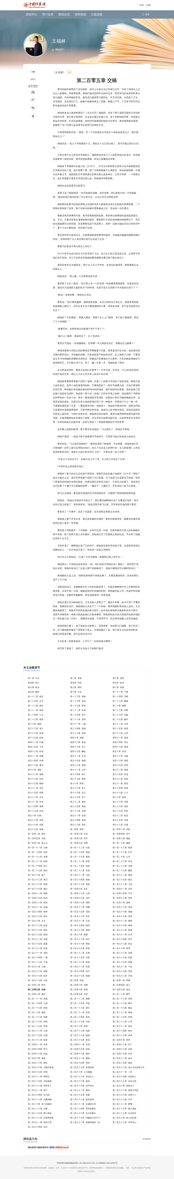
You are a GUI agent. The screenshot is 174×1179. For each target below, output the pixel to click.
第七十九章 (78, 797)
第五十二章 (78, 756)
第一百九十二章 (122, 967)
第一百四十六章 (80, 898)
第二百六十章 (81, 1072)
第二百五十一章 (80, 1058)
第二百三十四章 (122, 1031)
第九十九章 (35, 829)
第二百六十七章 (124, 1081)
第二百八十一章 (83, 1104)
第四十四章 (120, 742)
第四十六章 (78, 747)
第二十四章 (35, 715)
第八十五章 (78, 806)
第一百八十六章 (122, 957)
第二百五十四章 (80, 1063)
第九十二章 (120, 815)
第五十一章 (35, 756)
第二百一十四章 (38, 1003)
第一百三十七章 (80, 884)
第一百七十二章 (38, 939)
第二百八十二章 (122, 1104)
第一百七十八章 (38, 948)
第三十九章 (35, 738)
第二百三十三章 (80, 1031)
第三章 (118, 678)
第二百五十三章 (38, 1063)
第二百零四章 (121, 985)
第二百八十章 (40, 1104)
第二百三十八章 (38, 1040)
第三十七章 (78, 733)
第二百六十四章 (124, 1076)
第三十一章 (78, 724)
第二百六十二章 (39, 1076)
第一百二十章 (121, 857)
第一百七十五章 (38, 944)
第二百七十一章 (38, 1090)
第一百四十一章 (122, 889)
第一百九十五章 (122, 971)
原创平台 (31, 14)
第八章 (118, 687)
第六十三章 (35, 774)
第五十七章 (35, 765)
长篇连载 (96, 14)
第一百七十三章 (80, 939)
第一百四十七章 (122, 898)
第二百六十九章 (82, 1086)
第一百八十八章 (80, 962)
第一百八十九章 (122, 962)
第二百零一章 (121, 980)
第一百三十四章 (80, 880)
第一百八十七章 (38, 962)
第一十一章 (120, 692)
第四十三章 (78, 742)
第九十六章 (35, 825)
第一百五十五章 (80, 912)
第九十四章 (78, 820)
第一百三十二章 (122, 875)
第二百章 (77, 980)
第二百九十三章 (124, 1122)
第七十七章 (120, 793)
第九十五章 (120, 820)
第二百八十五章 (124, 1109)
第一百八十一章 (38, 953)
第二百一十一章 (38, 999)
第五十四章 (35, 761)
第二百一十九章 (122, 1008)
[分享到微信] (33, 108)
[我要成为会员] (62, 1147)
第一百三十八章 (122, 884)
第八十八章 (78, 811)
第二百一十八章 (80, 1008)
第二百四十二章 (80, 1044)
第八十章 (119, 797)
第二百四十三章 (122, 1044)
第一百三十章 (36, 875)
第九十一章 (78, 815)
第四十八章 (35, 751)
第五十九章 (120, 765)
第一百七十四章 (122, 939)
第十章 (76, 692)
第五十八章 (78, 765)
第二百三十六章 (80, 1035)
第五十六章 (120, 761)
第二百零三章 (79, 985)
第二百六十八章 (40, 1086)
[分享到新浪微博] (33, 99)
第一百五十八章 (80, 916)
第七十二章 (35, 788)
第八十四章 (35, 806)
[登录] (141, 5)
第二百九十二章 (87, 1122)
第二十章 (119, 706)
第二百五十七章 (82, 1067)
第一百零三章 (79, 834)
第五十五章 (78, 761)
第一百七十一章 (122, 935)
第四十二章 (35, 742)
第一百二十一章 (38, 861)
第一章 (33, 678)
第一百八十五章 (80, 957)
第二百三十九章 (80, 1040)
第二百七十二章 (80, 1090)
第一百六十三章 (38, 925)
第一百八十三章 (122, 953)
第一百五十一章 (38, 907)
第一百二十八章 (80, 870)
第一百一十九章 (80, 857)
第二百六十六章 (80, 1081)
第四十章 (77, 738)
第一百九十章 (36, 967)
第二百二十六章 (38, 1022)
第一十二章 (35, 696)
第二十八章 (78, 719)
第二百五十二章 (122, 1058)
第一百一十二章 (80, 848)
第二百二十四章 (80, 1017)
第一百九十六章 (38, 976)
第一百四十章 (79, 889)
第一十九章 (78, 706)
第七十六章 (78, 793)
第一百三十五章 (122, 880)
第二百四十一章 (38, 1044)
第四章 (33, 683)
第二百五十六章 (41, 1067)
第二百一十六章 (122, 1003)
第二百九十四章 (38, 1127)
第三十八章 (120, 733)
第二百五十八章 (128, 1067)
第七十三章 (78, 788)
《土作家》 (59, 72)
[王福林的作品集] (35, 45)
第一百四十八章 (38, 902)
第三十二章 (120, 724)
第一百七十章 (79, 935)
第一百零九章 (79, 843)
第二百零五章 (36, 989)
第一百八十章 (121, 948)
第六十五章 (120, 774)
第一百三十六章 (38, 884)
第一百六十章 (36, 921)
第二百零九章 (79, 994)
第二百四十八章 (80, 1054)
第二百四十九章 (122, 1054)
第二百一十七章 (38, 1008)
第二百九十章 (124, 1118)
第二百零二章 (36, 985)
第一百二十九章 (122, 870)
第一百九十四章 (80, 971)
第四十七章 (120, 747)
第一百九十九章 (38, 980)
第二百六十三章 (82, 1076)
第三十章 (34, 724)
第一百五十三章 (122, 907)
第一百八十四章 (38, 957)
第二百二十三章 (38, 1017)
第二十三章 (120, 710)
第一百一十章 (121, 843)
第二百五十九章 (38, 1072)
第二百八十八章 (41, 1118)
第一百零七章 (121, 838)
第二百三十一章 (122, 1026)
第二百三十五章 (38, 1035)
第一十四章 (120, 696)
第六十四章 (78, 774)
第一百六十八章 (122, 930)
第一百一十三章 (122, 848)
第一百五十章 (121, 902)
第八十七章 (35, 811)
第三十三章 (35, 728)
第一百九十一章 (80, 967)
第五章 (76, 683)
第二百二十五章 (122, 1017)
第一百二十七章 (38, 870)
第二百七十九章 (122, 1099)
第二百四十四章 (38, 1049)
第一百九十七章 (80, 976)
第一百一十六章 (122, 852)
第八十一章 (35, 802)
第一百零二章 (36, 834)
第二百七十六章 (124, 1095)
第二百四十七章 (38, 1054)
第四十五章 (35, 747)
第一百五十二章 (80, 907)
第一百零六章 (79, 838)
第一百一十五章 (80, 852)
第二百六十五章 (40, 1081)
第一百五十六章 (122, 912)
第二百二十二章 (122, 1012)
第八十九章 (120, 811)
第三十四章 (78, 728)
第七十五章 (35, 793)
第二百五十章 (36, 1058)
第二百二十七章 (80, 1022)
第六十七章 (78, 779)
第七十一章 (120, 783)
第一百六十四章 (80, 925)
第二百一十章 (121, 994)
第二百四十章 (121, 1040)
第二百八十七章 (124, 1113)
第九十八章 (120, 825)
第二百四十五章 (80, 1049)
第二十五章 (78, 715)
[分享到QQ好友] (33, 116)
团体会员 (64, 14)
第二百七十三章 (125, 1090)
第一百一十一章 (38, 848)
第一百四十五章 (38, 898)
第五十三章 (120, 756)
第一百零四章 (121, 834)
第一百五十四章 (38, 912)
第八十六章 (120, 806)
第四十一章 (120, 738)
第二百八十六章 (83, 1113)
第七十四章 (120, 788)
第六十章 (34, 770)
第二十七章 (35, 719)
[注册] (148, 5)
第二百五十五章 (122, 1063)
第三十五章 (120, 728)
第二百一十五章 (80, 1003)
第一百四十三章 (80, 893)
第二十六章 (120, 715)
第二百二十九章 (38, 1026)
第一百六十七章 (80, 930)
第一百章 (77, 829)
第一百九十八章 (122, 976)
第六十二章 (120, 770)
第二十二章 (78, 710)
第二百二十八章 (122, 1022)
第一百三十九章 (38, 889)
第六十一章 (78, 770)
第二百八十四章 (83, 1109)
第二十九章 (120, 719)
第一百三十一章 (80, 875)
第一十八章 (35, 706)
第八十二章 (78, 802)
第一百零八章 (38, 843)
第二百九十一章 (40, 1122)
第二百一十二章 (80, 999)
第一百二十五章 (80, 866)
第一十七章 (120, 701)
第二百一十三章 (122, 999)
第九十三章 (35, 820)
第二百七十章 (123, 1086)
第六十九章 (35, 783)
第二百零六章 (79, 989)
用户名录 (47, 14)
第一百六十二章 (122, 921)
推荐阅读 (80, 14)
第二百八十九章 (85, 1118)
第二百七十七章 (40, 1099)
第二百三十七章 (122, 1035)
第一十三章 (78, 696)
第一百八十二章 (80, 953)
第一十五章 (35, 701)
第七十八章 (35, 797)
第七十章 (77, 783)
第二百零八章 (36, 994)
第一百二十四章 (38, 866)
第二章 (76, 678)
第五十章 (119, 751)
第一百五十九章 (122, 916)
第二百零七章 (121, 989)
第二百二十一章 (80, 1012)
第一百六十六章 (38, 930)
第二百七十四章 (39, 1095)
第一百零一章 (121, 829)
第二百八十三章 (38, 1109)
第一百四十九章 (80, 902)
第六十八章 (120, 779)
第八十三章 (120, 802)
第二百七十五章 (80, 1095)
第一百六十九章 (38, 935)
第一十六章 (78, 701)
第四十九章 (78, 751)
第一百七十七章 (122, 944)
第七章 (76, 687)
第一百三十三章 (38, 880)
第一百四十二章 (38, 893)
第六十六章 (35, 779)
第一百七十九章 (80, 948)
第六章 (33, 687)
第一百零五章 (36, 838)
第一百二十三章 (122, 861)
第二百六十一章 (122, 1072)
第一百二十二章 (80, 861)
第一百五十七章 (38, 916)
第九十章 (34, 815)
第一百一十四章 (38, 852)
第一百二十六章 (122, 866)
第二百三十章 (79, 1026)
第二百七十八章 (82, 1099)
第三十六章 (35, 733)
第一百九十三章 (38, 971)
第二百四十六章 (122, 1049)
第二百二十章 (36, 1012)
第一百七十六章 (80, 944)
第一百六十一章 (80, 921)
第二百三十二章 (38, 1031)
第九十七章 (78, 825)
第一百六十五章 (122, 925)
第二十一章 (35, 710)
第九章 (33, 692)
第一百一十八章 (38, 857)
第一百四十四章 (122, 893)
